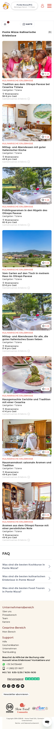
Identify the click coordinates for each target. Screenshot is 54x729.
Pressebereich (9, 615)
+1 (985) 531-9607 (15, 668)
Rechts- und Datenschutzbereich (27, 723)
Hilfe (4, 641)
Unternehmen (9, 648)
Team (5, 618)
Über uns (6, 611)
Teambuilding (9, 652)
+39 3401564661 (14, 664)
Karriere (6, 622)
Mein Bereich (9, 631)
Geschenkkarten (10, 645)
